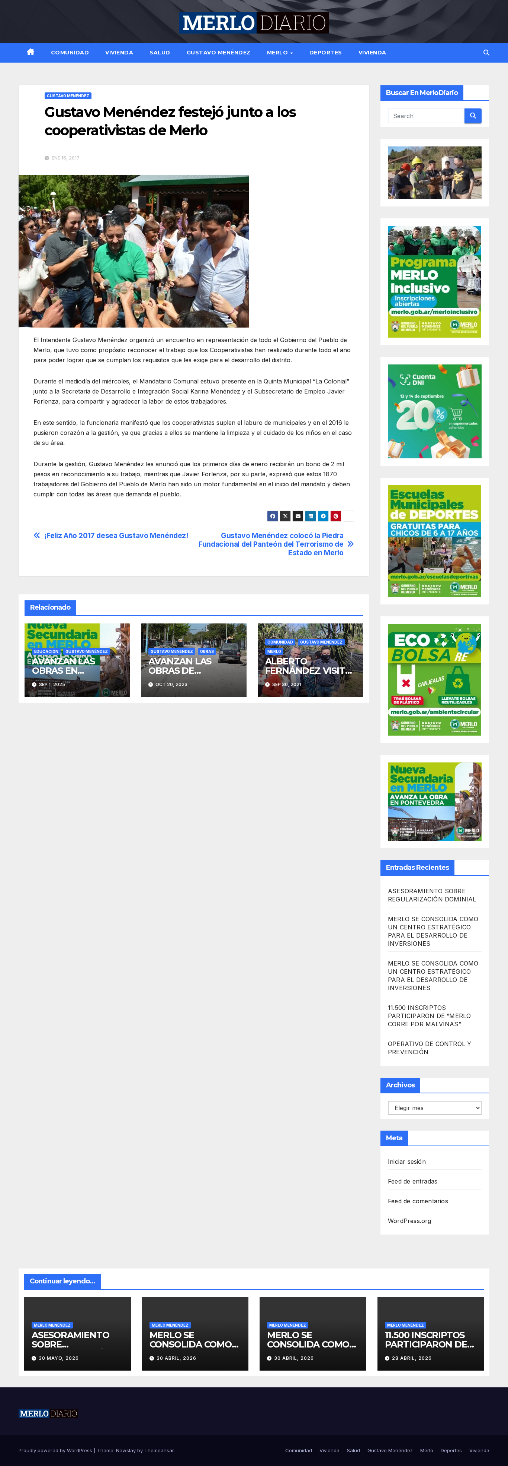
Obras (207, 651)
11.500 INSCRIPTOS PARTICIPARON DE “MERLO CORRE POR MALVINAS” (429, 1016)
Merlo (278, 52)
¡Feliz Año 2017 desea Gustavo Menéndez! (116, 535)
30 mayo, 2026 (59, 1358)
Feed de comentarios (418, 1201)
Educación (46, 651)
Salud (159, 52)
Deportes (325, 52)
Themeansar (159, 1450)
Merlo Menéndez (52, 1325)
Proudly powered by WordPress (56, 1450)
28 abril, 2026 (412, 1358)
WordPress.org (409, 1221)
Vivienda (119, 52)
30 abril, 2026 (176, 1358)
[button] (486, 52)
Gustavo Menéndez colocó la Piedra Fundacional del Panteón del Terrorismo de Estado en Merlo (271, 544)
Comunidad (70, 52)
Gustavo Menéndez (219, 52)
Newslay (126, 1450)
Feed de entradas (412, 1181)
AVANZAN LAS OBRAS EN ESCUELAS (63, 670)
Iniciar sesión (407, 1161)
